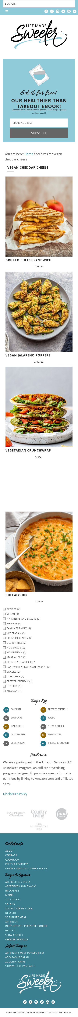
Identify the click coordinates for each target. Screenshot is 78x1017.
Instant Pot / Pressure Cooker (26, 926)
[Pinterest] (46, 11)
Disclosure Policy (15, 794)
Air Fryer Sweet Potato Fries (25, 952)
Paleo (51, 717)
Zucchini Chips (15, 961)
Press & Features (17, 864)
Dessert (10, 912)
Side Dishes (13, 899)
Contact (11, 855)
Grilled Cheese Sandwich (28, 260)
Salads (10, 904)
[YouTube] (69, 11)
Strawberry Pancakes (20, 966)
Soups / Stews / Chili (19, 908)
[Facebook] (52, 11)
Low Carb (16, 717)
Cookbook (12, 859)
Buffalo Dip (16, 595)
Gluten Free (18, 734)
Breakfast (12, 890)
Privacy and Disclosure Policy (26, 868)
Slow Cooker (56, 726)
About (9, 850)
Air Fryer (11, 921)
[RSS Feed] (74, 11)
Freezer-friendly (16, 939)
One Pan (16, 709)
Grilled (10, 930)
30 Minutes (54, 734)
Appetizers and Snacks (21, 886)
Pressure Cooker (58, 743)
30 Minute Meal (16, 917)
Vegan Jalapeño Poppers (28, 355)
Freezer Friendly (58, 709)
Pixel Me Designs (62, 1012)
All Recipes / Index (17, 882)
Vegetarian (18, 743)
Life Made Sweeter (39, 34)
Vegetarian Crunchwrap (28, 450)
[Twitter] (63, 11)
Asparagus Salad (17, 957)
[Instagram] (57, 11)
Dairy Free (17, 726)
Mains (9, 895)
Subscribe (39, 133)
